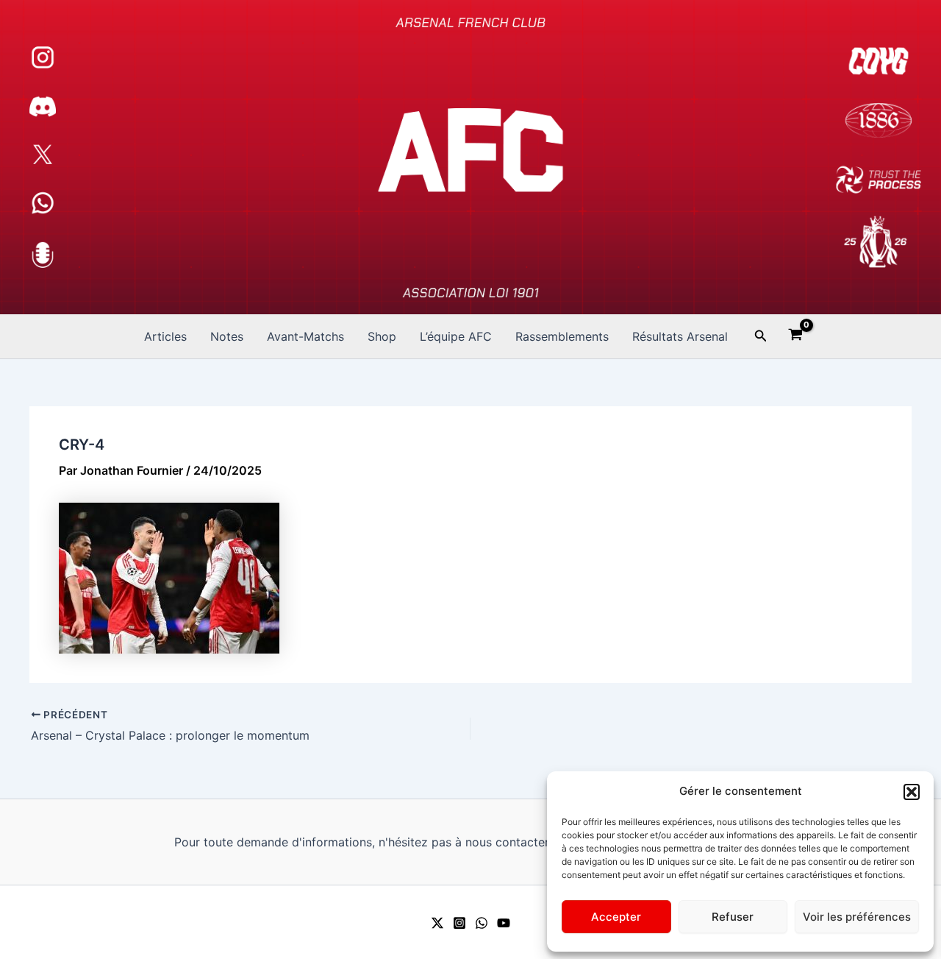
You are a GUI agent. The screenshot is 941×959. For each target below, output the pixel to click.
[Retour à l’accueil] (470, 157)
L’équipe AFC (456, 336)
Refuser (733, 917)
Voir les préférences (857, 917)
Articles (165, 336)
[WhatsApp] (481, 923)
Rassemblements (562, 336)
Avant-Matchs (305, 336)
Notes (226, 336)
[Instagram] (459, 923)
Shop (382, 336)
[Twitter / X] (437, 923)
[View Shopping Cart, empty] (795, 336)
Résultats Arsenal (680, 336)
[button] (911, 792)
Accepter (616, 917)
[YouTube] (503, 923)
